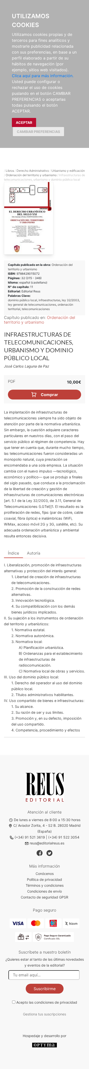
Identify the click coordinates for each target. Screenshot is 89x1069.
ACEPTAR (24, 122)
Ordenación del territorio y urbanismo (31, 175)
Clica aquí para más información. (42, 75)
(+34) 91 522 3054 (63, 837)
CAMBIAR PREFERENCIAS (38, 131)
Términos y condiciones (45, 885)
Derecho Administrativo (33, 170)
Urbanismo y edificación (68, 170)
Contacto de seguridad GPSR (44, 897)
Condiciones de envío (44, 891)
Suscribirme (45, 988)
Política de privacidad (44, 879)
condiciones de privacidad (55, 1002)
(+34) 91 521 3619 (30, 837)
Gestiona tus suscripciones (44, 1014)
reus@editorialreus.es (47, 843)
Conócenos (45, 873)
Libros (10, 170)
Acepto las (46, 1002)
